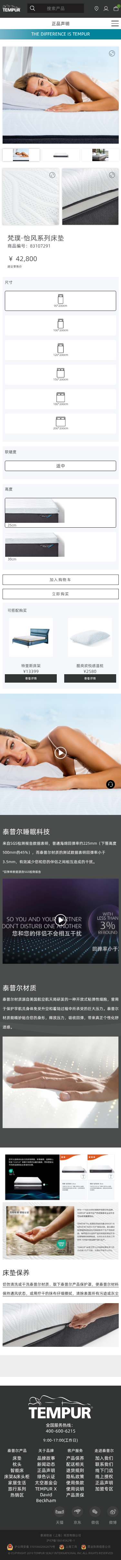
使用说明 (75, 1489)
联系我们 (104, 1464)
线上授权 (104, 1477)
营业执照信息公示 (99, 1547)
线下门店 (104, 1470)
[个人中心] (106, 8)
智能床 (17, 1470)
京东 (77, 1522)
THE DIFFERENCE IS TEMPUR (60, 34)
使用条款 (75, 1483)
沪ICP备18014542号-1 (60, 1541)
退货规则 (75, 1470)
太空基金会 (46, 1483)
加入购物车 (61, 579)
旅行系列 (17, 1489)
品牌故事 (46, 1458)
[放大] (112, 53)
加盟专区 (104, 1489)
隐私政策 (75, 1477)
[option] (61, 95)
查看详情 (31, 678)
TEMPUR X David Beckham (46, 1495)
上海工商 (71, 1547)
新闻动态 (46, 1464)
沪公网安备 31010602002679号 (34, 1547)
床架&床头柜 (17, 1477)
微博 (113, 1522)
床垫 (17, 1458)
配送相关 (75, 1464)
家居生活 (17, 1483)
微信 (95, 1522)
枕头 (17, 1464)
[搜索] (32, 8)
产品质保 (75, 1495)
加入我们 (104, 1458)
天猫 (60, 1522)
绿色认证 (46, 1477)
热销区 (17, 1495)
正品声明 (61, 23)
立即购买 (60, 594)
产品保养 (75, 1458)
